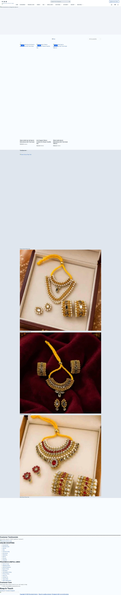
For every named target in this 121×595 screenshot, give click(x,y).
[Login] (117, 4)
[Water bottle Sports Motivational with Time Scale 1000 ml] (60, 91)
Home (17, 4)
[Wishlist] (115, 4)
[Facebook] (2, 1)
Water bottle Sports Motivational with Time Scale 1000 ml (60, 142)
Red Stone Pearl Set (24, 497)
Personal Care (31, 4)
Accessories (22, 4)
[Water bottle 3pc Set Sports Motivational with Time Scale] (27, 91)
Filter (54, 39)
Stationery (65, 4)
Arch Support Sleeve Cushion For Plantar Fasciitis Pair (43, 142)
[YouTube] (6, 1)
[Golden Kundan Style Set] (60, 373)
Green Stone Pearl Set (25, 248)
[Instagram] (4, 1)
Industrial (79, 4)
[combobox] (59, 1)
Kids (43, 4)
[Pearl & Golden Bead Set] (60, 290)
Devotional (57, 4)
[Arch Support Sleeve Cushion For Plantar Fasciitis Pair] (43, 91)
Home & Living (50, 4)
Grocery (72, 4)
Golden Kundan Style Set (25, 414)
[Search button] (69, 1)
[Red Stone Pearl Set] (60, 455)
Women (38, 4)
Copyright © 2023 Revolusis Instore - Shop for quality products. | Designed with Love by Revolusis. (44, 594)
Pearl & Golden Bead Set (25, 331)
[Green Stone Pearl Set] (60, 201)
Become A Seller (115, 1)
